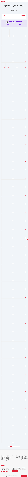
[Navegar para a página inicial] (3, 1)
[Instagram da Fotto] (1, 471)
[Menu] (26, 1)
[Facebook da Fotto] (4, 471)
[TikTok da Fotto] (3, 471)
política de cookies (8, 476)
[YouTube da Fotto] (7, 471)
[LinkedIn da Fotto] (6, 471)
